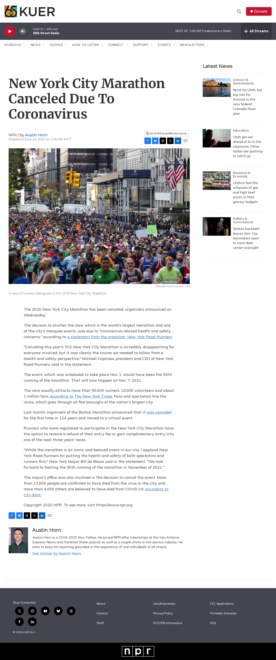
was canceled (159, 412)
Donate (260, 11)
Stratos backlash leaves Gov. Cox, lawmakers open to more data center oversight (246, 238)
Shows (56, 45)
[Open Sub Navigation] (24, 44)
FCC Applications (222, 604)
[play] (9, 31)
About (101, 604)
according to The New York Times (81, 396)
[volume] (22, 31)
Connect (116, 45)
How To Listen (85, 45)
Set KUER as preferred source (168, 133)
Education (241, 130)
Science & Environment (243, 81)
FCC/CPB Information (167, 623)
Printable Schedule (223, 613)
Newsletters (192, 45)
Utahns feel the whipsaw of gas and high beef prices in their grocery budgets (245, 192)
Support (141, 45)
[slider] (29, 31)
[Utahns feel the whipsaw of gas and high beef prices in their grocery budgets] (217, 180)
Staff (100, 623)
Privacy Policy (162, 613)
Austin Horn (36, 135)
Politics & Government (243, 220)
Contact (102, 613)
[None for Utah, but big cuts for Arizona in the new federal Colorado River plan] (217, 87)
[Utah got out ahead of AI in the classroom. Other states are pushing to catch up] (217, 138)
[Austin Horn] (18, 540)
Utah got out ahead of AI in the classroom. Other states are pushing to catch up (247, 146)
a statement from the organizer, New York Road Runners (119, 336)
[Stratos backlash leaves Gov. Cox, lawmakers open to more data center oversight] (217, 226)
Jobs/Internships (164, 604)
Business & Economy (242, 174)
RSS (213, 623)
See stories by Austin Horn (56, 553)
